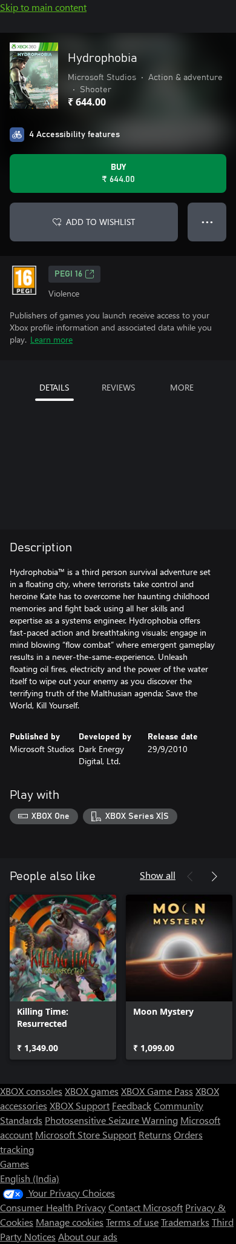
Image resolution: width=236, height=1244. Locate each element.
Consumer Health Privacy (53, 1207)
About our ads (87, 1236)
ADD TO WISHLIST (100, 221)
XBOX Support (80, 1105)
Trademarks (185, 1221)
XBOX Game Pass (157, 1090)
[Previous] (190, 876)
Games (14, 1163)
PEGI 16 (68, 274)
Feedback (131, 1105)
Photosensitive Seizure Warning (111, 1120)
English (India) (29, 1178)
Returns (155, 1134)
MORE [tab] (182, 387)
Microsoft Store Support (85, 1134)
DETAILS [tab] (54, 387)
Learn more (51, 339)
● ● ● (207, 221)
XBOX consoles (31, 1090)
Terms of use (132, 1221)
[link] (63, 977)
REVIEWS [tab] (118, 387)
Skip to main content (43, 7)
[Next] (214, 876)
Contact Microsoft (145, 1207)
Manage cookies (69, 1221)
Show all (157, 875)
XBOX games (92, 1090)
